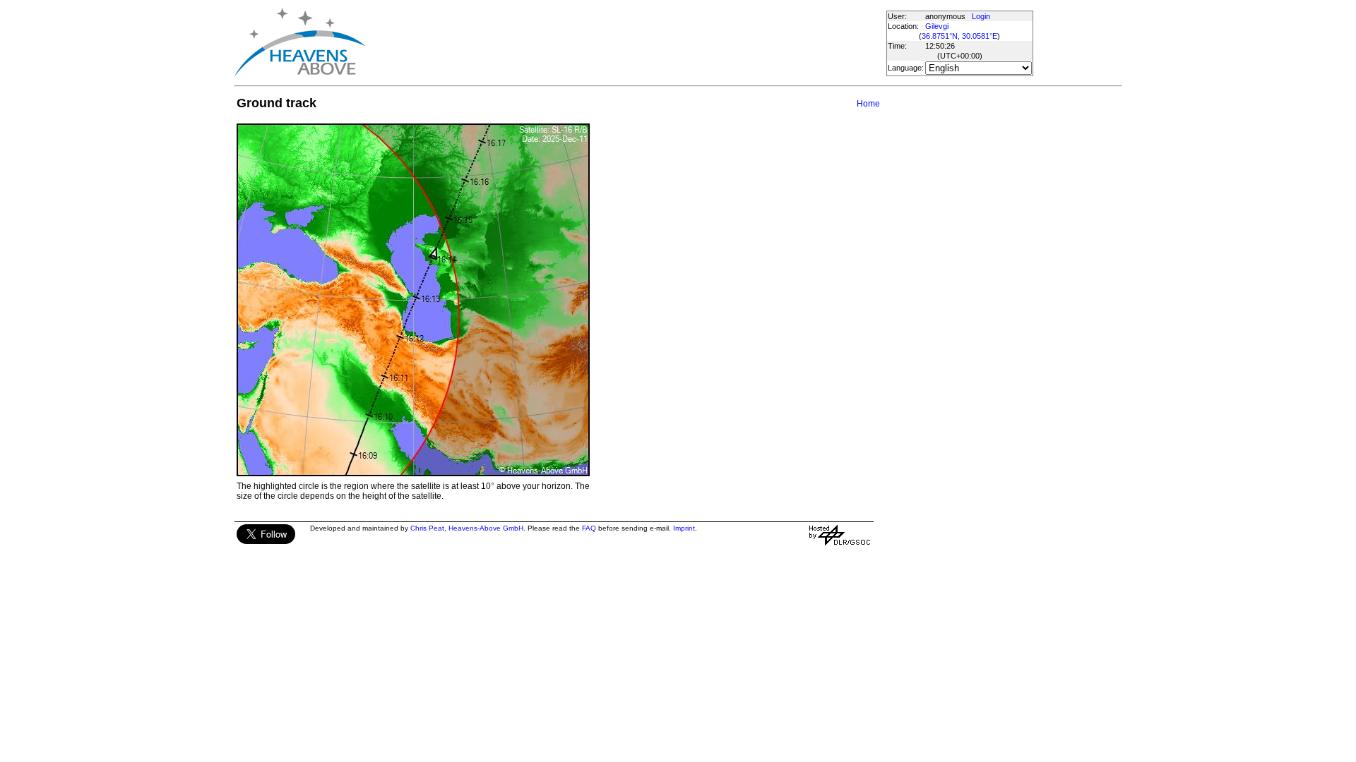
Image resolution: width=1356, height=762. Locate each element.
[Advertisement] (625, 42)
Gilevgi (936, 26)
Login (981, 16)
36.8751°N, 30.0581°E (959, 36)
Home (868, 104)
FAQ (589, 528)
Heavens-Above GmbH (485, 528)
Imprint (684, 528)
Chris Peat (427, 528)
